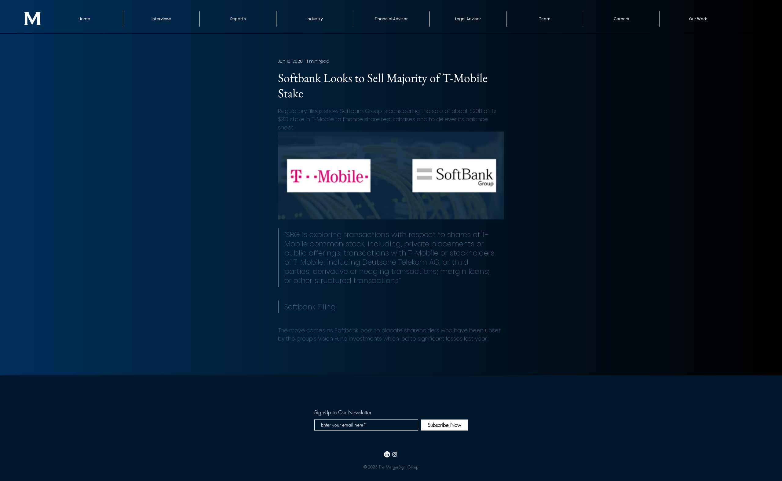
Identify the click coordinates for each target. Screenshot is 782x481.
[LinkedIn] (387, 454)
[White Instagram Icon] (395, 454)
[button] (237, 19)
